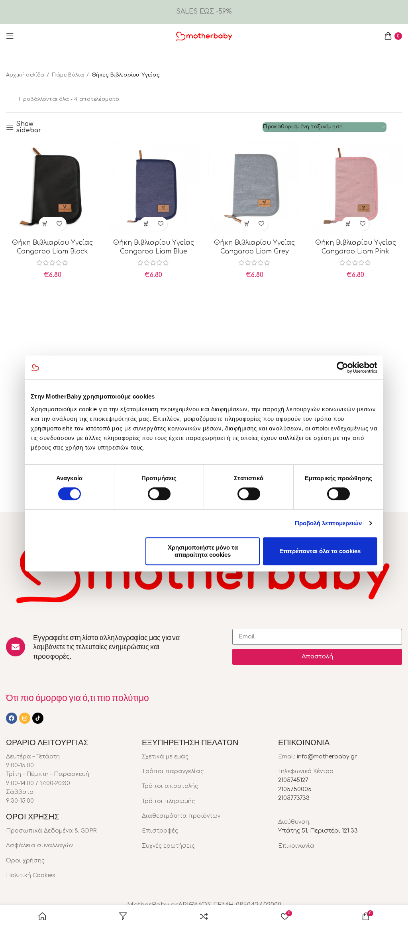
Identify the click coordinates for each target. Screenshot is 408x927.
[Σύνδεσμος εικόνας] (204, 571)
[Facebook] (11, 718)
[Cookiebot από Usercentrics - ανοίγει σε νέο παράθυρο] (342, 367)
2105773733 (294, 798)
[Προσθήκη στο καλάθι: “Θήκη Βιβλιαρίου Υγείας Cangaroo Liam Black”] (46, 224)
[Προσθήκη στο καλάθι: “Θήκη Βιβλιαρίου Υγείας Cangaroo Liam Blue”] (146, 224)
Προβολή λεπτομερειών (328, 523)
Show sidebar (28, 127)
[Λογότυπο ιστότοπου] (204, 35)
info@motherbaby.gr (327, 757)
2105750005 (295, 789)
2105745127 (293, 780)
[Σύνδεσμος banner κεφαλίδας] (204, 12)
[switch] (159, 493)
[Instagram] (24, 718)
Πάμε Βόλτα (68, 75)
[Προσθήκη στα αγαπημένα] (60, 224)
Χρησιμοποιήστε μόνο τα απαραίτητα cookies (203, 551)
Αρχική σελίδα (25, 75)
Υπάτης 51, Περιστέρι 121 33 (318, 831)
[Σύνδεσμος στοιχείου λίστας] (68, 831)
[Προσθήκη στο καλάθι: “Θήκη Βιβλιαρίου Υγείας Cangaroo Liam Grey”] (248, 224)
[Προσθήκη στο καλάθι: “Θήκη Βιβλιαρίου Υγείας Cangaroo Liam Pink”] (348, 224)
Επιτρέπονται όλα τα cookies (320, 551)
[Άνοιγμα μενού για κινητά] (10, 36)
